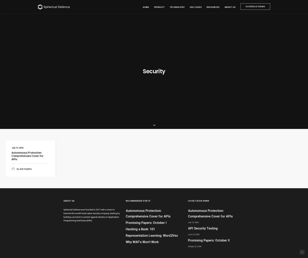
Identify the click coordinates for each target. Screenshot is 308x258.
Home (146, 7)
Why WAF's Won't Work (142, 242)
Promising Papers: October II (209, 240)
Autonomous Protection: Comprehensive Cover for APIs (27, 156)
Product (159, 7)
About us (230, 7)
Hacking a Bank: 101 (140, 229)
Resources (213, 7)
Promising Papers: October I (146, 223)
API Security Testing (203, 228)
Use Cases (196, 7)
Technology (177, 7)
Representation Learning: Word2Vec (152, 235)
